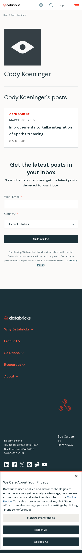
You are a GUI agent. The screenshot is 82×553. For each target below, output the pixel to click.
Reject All (40, 530)
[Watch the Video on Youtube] (44, 464)
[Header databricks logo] (11, 5)
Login (62, 5)
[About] (16, 376)
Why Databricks (17, 329)
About (9, 376)
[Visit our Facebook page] (14, 464)
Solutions (12, 353)
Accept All (41, 542)
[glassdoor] (37, 464)
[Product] (19, 341)
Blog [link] (5, 15)
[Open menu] (76, 5)
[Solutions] (22, 352)
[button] (51, 5)
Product (10, 341)
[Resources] (23, 364)
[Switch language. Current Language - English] (41, 5)
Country (11, 214)
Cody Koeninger (18, 15)
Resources (12, 364)
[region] (41, 510)
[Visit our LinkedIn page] (6, 464)
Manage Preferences (41, 518)
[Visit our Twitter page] (21, 464)
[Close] (76, 476)
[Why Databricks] (32, 329)
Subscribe (41, 239)
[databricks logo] (17, 318)
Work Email (13, 197)
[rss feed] (29, 464)
